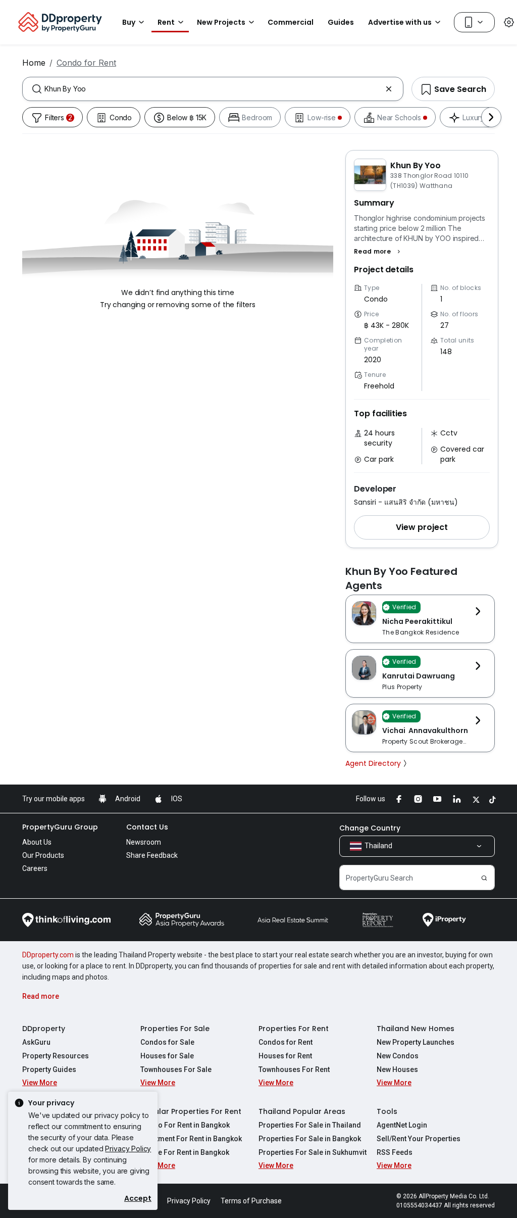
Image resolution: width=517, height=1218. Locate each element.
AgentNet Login (402, 1125)
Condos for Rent (285, 1042)
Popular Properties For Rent (190, 1111)
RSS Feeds (394, 1152)
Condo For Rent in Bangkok (185, 1125)
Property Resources (55, 1056)
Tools (387, 1111)
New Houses (397, 1069)
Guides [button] (341, 22)
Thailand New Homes (415, 1029)
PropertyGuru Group (60, 827)
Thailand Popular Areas (301, 1111)
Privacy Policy (128, 1148)
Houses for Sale (167, 1056)
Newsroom (143, 842)
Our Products (43, 855)
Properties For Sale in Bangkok (309, 1139)
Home (33, 63)
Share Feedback (152, 855)
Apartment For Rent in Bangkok (191, 1139)
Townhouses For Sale (176, 1069)
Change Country (369, 828)
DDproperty (43, 1029)
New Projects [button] (221, 22)
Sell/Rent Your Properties (418, 1139)
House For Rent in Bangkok (184, 1152)
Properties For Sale (175, 1029)
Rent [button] (166, 22)
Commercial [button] (291, 22)
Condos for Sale (167, 1042)
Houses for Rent (285, 1056)
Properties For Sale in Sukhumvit (312, 1152)
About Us (36, 842)
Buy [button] (128, 22)
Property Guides (49, 1069)
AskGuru (36, 1042)
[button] (378, 252)
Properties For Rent (293, 1029)
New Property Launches (415, 1042)
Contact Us (147, 827)
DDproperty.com (48, 955)
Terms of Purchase (251, 1201)
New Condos (398, 1056)
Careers (34, 868)
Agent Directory (373, 763)
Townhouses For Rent (294, 1069)
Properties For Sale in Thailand (309, 1125)
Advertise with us (400, 22)
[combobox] (212, 89)
